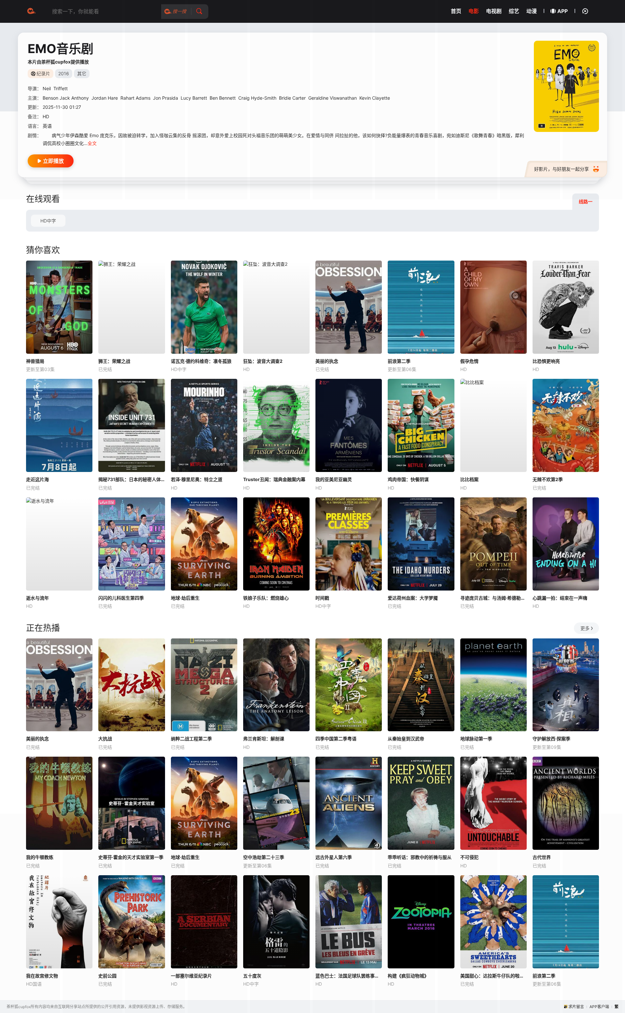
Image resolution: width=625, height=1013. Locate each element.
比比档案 (469, 479)
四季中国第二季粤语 (335, 738)
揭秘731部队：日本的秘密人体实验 (131, 479)
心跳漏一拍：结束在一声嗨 (560, 598)
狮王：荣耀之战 (114, 361)
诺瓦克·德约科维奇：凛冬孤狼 (201, 361)
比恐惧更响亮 (546, 361)
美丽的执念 (326, 361)
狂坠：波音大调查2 (263, 361)
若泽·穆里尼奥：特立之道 (196, 479)
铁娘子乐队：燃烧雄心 (266, 598)
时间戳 (322, 598)
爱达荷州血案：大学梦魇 (413, 598)
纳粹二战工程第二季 (191, 738)
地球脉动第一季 (476, 738)
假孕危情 (469, 361)
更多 (585, 628)
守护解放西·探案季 (551, 738)
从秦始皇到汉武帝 (406, 738)
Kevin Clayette (374, 98)
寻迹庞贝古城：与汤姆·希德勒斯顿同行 (493, 598)
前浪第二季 (399, 361)
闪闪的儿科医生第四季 (121, 598)
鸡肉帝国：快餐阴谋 (408, 479)
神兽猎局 (35, 361)
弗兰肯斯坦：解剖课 (263, 738)
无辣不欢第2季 (548, 479)
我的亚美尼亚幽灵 (333, 479)
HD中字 (48, 220)
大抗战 (105, 738)
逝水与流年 (37, 598)
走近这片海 (37, 479)
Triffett (60, 88)
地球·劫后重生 (185, 598)
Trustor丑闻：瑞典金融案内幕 (274, 479)
